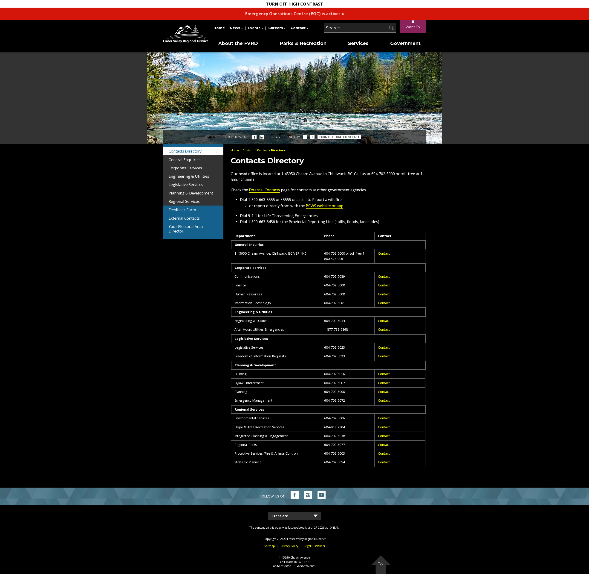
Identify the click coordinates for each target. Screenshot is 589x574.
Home (219, 28)
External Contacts (264, 189)
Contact (298, 28)
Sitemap (269, 546)
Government (405, 43)
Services (358, 43)
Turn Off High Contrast (339, 137)
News (235, 28)
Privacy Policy (289, 546)
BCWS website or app (324, 205)
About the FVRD (238, 43)
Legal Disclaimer (314, 546)
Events (254, 28)
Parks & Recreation (303, 43)
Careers (275, 28)
